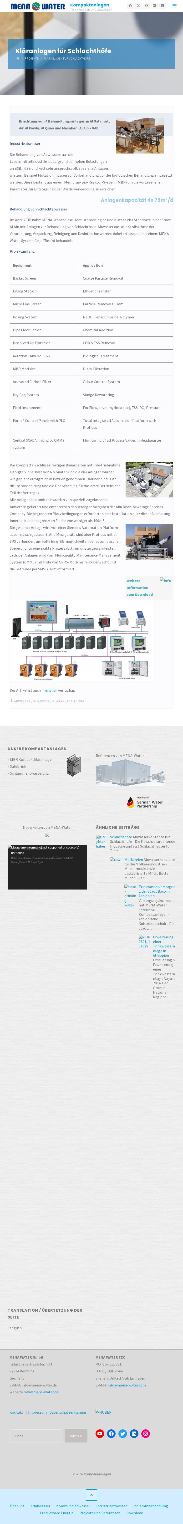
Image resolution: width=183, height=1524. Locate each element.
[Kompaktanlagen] (38, 6)
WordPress (113, 1463)
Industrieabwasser (111, 1506)
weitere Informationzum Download (140, 587)
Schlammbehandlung (150, 1506)
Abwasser (22, 701)
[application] (47, 867)
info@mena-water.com (127, 1385)
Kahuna (93, 1463)
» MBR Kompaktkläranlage (30, 759)
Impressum (37, 1412)
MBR (80, 701)
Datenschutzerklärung (67, 1412)
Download (134, 1512)
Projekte (32, 58)
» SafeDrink (17, 766)
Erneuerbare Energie (56, 1512)
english (51, 690)
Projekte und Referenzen (100, 1512)
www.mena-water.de (41, 1392)
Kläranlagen (63, 701)
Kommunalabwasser (73, 1506)
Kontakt (16, 1412)
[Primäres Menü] (174, 6)
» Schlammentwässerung (28, 773)
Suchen (76, 1435)
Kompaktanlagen (89, 5)
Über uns (17, 1506)
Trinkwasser (40, 1506)
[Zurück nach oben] (91, 1495)
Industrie (41, 701)
